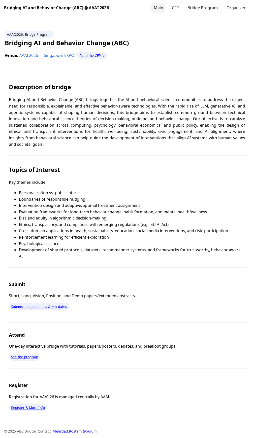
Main (158, 7)
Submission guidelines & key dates (39, 306)
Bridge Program (203, 7)
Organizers (237, 7)
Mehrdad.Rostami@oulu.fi (75, 431)
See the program (24, 357)
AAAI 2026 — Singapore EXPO (47, 55)
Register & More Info (28, 407)
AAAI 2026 (99, 7)
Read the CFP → (92, 55)
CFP (175, 7)
